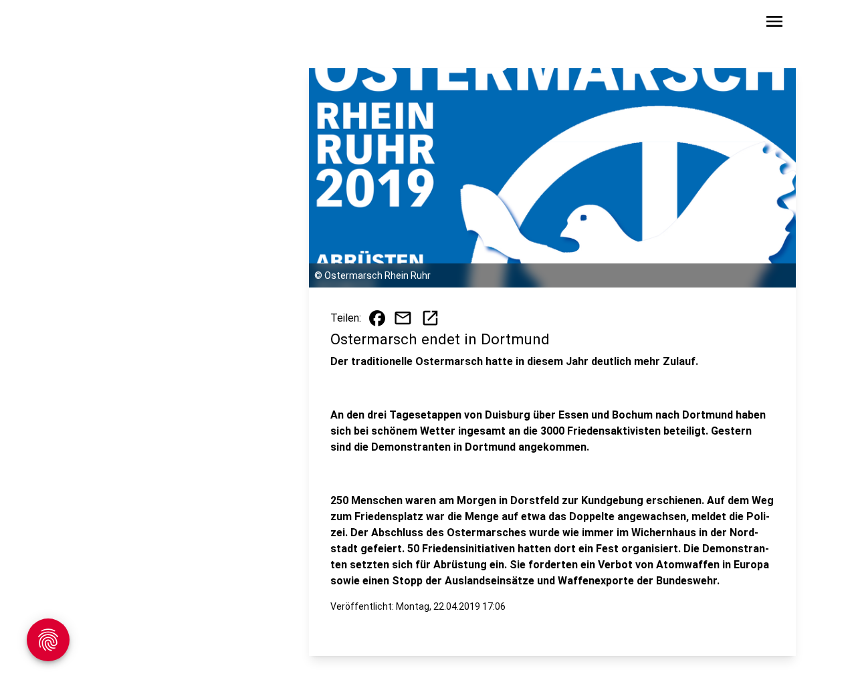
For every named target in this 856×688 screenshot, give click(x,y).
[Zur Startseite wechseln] (103, 24)
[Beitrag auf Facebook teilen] (377, 318)
